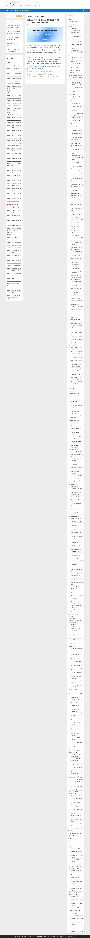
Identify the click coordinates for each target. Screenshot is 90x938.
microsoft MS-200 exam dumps (14, 180)
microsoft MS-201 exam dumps (14, 183)
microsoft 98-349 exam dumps (14, 237)
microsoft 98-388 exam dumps (14, 281)
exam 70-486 (74, 784)
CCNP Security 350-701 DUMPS (33, 74)
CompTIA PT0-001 (75, 496)
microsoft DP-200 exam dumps (14, 103)
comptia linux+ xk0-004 (76, 424)
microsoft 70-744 (75, 795)
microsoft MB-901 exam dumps (14, 215)
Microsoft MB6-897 (75, 731)
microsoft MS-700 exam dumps (14, 198)
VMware (70, 841)
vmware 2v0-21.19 (75, 870)
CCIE (38, 71)
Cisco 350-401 (74, 217)
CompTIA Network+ (74, 449)
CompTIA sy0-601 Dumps (77, 591)
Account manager (73, 21)
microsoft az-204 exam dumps (14, 70)
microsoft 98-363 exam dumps (14, 245)
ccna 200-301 (74, 91)
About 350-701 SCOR (32, 71)
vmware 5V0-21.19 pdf (76, 931)
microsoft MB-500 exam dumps (14, 143)
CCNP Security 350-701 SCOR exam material (49, 74)
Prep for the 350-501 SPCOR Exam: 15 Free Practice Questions (13, 45)
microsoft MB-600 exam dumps (14, 145)
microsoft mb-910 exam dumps (14, 218)
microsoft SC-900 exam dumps (14, 228)
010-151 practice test (76, 336)
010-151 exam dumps (76, 329)
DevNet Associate (73, 345)
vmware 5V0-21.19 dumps (77, 918)
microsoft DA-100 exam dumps (14, 98)
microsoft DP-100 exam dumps (14, 100)
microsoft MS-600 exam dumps (14, 196)
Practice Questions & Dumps (74, 833)
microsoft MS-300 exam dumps (14, 188)
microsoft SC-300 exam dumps (14, 292)
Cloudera (70, 388)
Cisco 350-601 (74, 235)
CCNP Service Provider (74, 75)
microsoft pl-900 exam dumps (14, 223)
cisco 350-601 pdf (75, 240)
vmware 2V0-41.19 (75, 896)
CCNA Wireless (72, 72)
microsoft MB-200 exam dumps (14, 117)
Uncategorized (71, 838)
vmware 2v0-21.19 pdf (76, 886)
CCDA (70, 24)
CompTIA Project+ (73, 516)
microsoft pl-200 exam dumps (14, 156)
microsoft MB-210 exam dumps (14, 120)
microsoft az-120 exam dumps (14, 68)
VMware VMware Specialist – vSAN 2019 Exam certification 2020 (76, 912)
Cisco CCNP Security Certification (51, 76)
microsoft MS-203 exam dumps (14, 185)
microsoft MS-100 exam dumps (14, 175)
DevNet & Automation (76, 52)
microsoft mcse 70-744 (76, 828)
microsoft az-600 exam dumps (14, 86)
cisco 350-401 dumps (76, 219)
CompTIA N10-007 (75, 451)
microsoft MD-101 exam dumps (14, 172)
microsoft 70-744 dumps (76, 798)
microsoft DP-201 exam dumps (14, 105)
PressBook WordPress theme (69, 936)
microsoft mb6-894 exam (77, 726)
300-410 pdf (74, 110)
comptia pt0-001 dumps (76, 503)
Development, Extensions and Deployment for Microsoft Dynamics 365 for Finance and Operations (77, 699)
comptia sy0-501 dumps (76, 569)
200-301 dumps (74, 82)
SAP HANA (70, 835)
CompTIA (22, 10)
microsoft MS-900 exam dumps (14, 225)
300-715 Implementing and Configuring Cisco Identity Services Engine (76, 143)
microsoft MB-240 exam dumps (14, 127)
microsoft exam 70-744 (76, 823)
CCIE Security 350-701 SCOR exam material (35, 73)
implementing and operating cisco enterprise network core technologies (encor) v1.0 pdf (77, 317)
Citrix (69, 386)
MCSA (70, 646)
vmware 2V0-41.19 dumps (77, 899)
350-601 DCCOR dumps (76, 166)
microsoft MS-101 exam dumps (14, 178)
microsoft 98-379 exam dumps (14, 270)
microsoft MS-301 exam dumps (14, 190)
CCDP (70, 26)
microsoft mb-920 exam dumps (14, 220)
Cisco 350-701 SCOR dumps (32, 76)
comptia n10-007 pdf (76, 475)
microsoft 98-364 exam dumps (14, 247)
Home (7, 10)
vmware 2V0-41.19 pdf (76, 907)
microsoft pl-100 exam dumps (14, 153)
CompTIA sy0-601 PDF (76, 601)
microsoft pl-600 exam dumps (14, 161)
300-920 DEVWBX (75, 36)
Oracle (69, 830)
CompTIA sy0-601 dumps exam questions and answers (77, 597)
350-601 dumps (74, 171)
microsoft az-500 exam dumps (14, 83)
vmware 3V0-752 (75, 848)
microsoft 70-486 (75, 789)
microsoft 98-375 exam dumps (14, 268)
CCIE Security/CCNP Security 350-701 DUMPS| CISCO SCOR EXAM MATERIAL (14, 27)
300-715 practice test (76, 149)
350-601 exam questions (76, 178)
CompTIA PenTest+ (73, 484)
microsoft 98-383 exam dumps (14, 278)
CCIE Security (36, 50)
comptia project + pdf (76, 521)
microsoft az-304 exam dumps (14, 78)
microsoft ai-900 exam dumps (14, 210)
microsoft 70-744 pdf (76, 806)
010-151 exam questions (76, 332)
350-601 (73, 159)
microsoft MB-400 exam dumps (14, 140)
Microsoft (16, 10)
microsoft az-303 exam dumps (14, 76)
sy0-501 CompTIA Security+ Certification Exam (76, 605)
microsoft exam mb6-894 (77, 718)
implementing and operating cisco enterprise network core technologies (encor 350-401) (77, 308)
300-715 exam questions (76, 133)
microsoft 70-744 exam (76, 802)
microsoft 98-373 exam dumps (14, 263)
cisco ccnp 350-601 (75, 247)
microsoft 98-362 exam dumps (14, 242)
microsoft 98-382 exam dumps (14, 276)
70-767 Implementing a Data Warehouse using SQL (76, 650)
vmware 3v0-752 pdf (76, 864)
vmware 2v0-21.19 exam (76, 877)
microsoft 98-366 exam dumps (14, 252)
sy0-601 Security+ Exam (76, 609)
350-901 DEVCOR (75, 41)
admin (38, 24)
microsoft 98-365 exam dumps (14, 250)
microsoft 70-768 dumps (76, 668)
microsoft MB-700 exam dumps (14, 148)
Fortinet (70, 616)
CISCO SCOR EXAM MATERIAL (33, 78)
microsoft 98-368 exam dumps (14, 258)
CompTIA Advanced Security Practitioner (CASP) (75, 411)
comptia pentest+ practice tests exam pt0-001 (76, 488)
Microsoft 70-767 (75, 658)
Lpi (68, 637)
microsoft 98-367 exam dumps (14, 255)
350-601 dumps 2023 (76, 173)
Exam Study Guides (72, 614)
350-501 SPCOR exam (76, 77)
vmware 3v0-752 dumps (76, 851)
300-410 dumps (74, 96)
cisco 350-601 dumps (76, 237)
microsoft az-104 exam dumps (14, 65)
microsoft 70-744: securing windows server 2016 (76, 815)
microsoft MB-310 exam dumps (14, 132)
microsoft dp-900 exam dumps (14, 212)
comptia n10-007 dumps (76, 454)
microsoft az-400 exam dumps (14, 81)
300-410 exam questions (76, 98)
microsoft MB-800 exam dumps (14, 150)
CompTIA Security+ (73, 558)
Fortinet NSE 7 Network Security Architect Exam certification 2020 (75, 620)
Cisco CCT (71, 327)
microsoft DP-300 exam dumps (14, 108)
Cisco (11, 10)
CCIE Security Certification (50, 73)
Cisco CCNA (72, 80)
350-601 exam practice (76, 176)
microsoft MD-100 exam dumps (14, 170)
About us (28, 10)
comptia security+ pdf (76, 560)
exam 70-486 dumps (76, 786)
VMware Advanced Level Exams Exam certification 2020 (75, 844)
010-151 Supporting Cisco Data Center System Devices (77, 341)
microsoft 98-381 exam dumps (14, 273)
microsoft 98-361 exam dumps (14, 240)
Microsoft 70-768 (75, 665)
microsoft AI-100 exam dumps (14, 95)
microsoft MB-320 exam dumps (14, 135)
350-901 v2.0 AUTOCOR (76, 44)
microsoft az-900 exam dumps (14, 207)
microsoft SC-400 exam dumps (14, 295)
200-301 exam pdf (75, 84)
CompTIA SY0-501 (75, 567)
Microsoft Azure (73, 689)
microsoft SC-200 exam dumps (14, 290)
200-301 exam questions (76, 87)
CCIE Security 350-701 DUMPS (46, 71)
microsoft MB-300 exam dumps (14, 130)
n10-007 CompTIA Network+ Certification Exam (76, 480)
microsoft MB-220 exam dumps (14, 122)
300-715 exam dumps (76, 130)
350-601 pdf (74, 190)
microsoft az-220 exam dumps (14, 73)
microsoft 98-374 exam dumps (14, 265)
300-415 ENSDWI (75, 117)
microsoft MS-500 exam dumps (14, 193)
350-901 (73, 39)
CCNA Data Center (73, 70)
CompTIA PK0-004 (75, 518)
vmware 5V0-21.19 (75, 915)
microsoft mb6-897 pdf (76, 746)
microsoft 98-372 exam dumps (14, 260)
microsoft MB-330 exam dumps (14, 138)
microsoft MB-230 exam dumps (14, 125)
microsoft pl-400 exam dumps (14, 158)
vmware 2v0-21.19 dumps (77, 873)
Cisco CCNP (41, 76)
